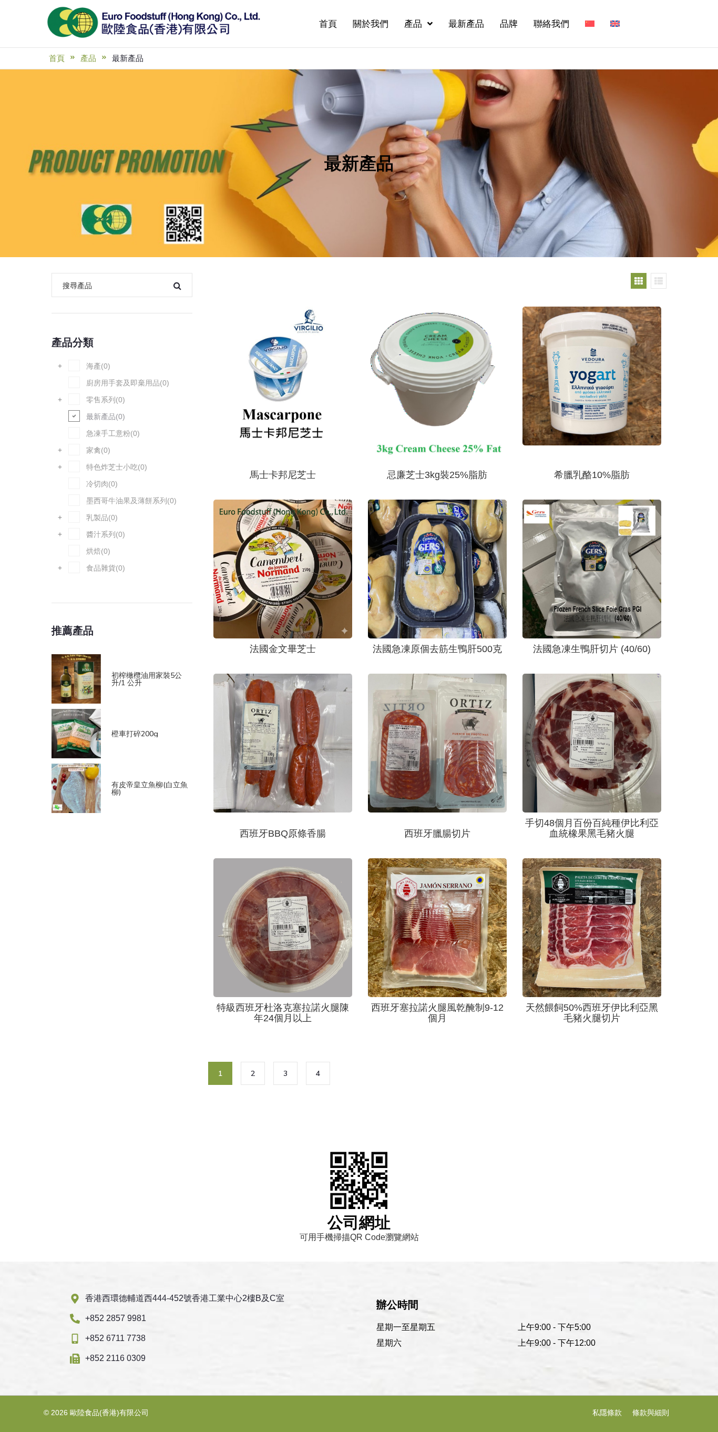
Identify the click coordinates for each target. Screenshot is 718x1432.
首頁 (57, 58)
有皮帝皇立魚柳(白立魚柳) (149, 788)
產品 (88, 58)
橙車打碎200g (134, 733)
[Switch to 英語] (615, 23)
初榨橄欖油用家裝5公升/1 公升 (146, 679)
